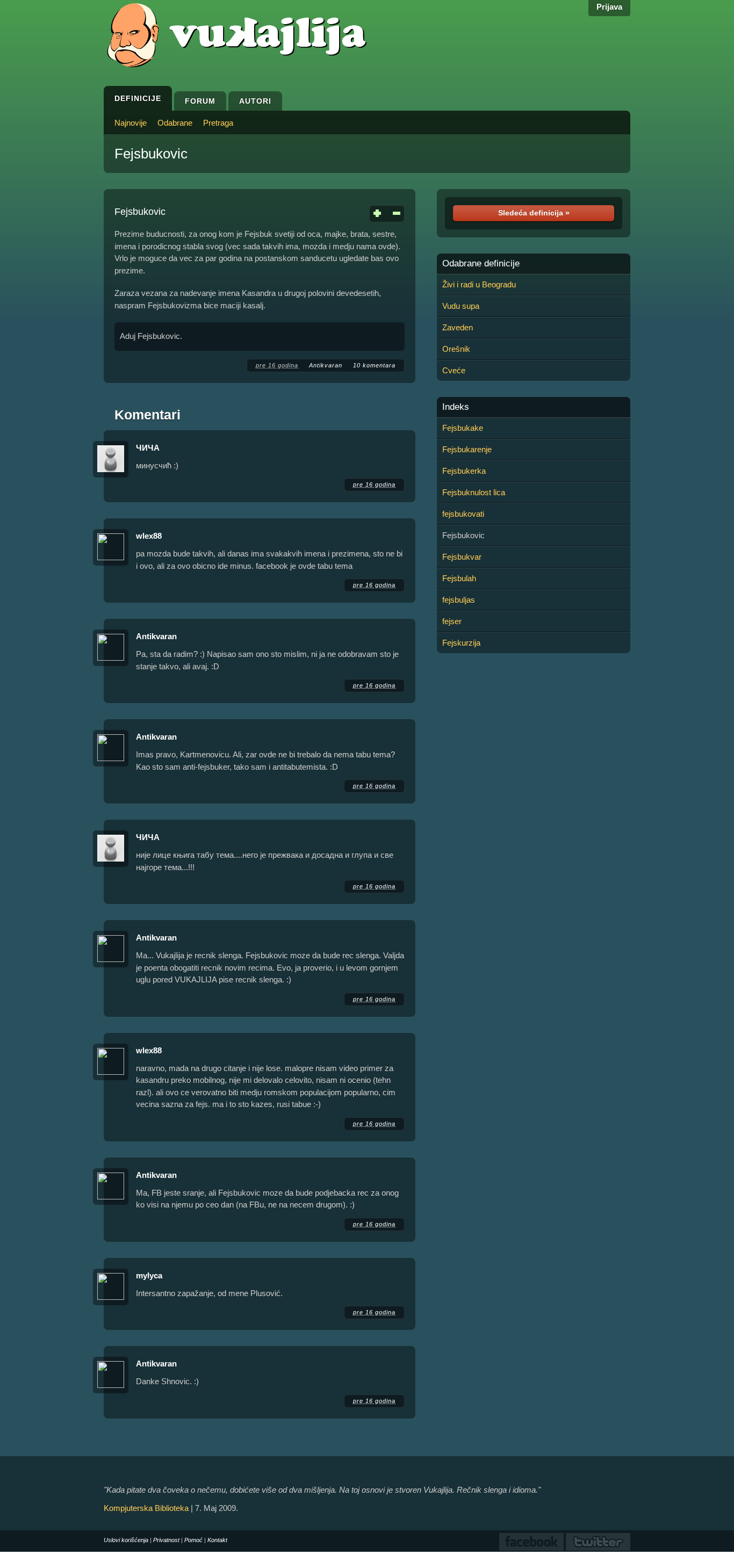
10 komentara (374, 365)
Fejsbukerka (464, 470)
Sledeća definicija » (534, 212)
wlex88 (149, 535)
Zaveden (457, 327)
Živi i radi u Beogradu (479, 284)
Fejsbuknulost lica (473, 492)
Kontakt (217, 1540)
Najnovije (130, 122)
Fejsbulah (459, 578)
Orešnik (456, 348)
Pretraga (218, 122)
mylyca (149, 1275)
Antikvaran (325, 365)
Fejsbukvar (461, 556)
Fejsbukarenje (467, 449)
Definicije (137, 98)
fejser (452, 621)
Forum (200, 101)
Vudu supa (460, 305)
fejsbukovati (463, 513)
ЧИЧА (148, 447)
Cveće (453, 370)
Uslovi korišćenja (126, 1540)
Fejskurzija (461, 642)
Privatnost (166, 1540)
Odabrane (174, 122)
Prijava (609, 6)
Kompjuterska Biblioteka (146, 1508)
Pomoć (193, 1540)
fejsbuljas (458, 599)
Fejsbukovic (151, 154)
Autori (255, 101)
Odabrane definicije (481, 264)
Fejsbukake (462, 427)
